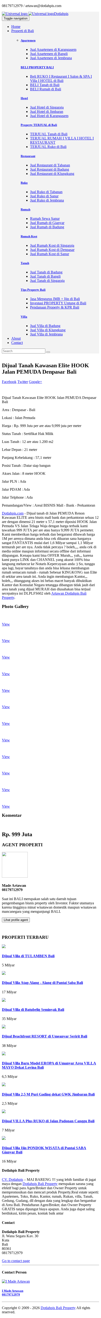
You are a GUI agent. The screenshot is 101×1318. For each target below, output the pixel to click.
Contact (17, 343)
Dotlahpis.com (12, 513)
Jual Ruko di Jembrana (47, 200)
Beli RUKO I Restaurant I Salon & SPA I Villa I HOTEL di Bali (61, 78)
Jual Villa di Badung (45, 326)
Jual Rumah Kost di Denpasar (52, 250)
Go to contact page (16, 1261)
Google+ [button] (35, 382)
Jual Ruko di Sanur (44, 196)
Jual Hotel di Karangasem (49, 116)
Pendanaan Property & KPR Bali (54, 307)
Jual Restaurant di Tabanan (50, 165)
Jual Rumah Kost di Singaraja (52, 245)
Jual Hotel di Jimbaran (46, 112)
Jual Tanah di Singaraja (47, 281)
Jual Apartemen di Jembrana (51, 58)
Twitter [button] (22, 382)
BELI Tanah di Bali (44, 85)
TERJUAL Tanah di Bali (48, 134)
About (16, 338)
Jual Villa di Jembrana (46, 334)
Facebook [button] (9, 382)
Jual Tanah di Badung (46, 272)
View (6, 624)
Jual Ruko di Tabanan (46, 192)
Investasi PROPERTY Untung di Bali (58, 303)
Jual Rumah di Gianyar (47, 223)
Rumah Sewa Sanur (45, 219)
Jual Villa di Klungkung (48, 330)
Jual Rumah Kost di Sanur (49, 254)
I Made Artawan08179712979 (12, 1292)
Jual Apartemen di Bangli (49, 54)
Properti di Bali (22, 31)
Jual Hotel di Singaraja (47, 107)
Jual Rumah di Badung (47, 227)
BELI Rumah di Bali (45, 89)
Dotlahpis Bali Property (40, 1184)
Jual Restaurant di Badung (49, 169)
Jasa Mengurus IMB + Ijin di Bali (55, 299)
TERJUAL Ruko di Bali (48, 147)
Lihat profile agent (16, 920)
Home (15, 27)
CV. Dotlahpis (12, 1180)
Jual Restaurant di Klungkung (52, 174)
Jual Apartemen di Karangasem (53, 50)
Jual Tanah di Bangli (45, 276)
